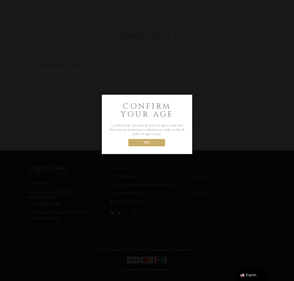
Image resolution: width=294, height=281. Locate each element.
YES (147, 142)
